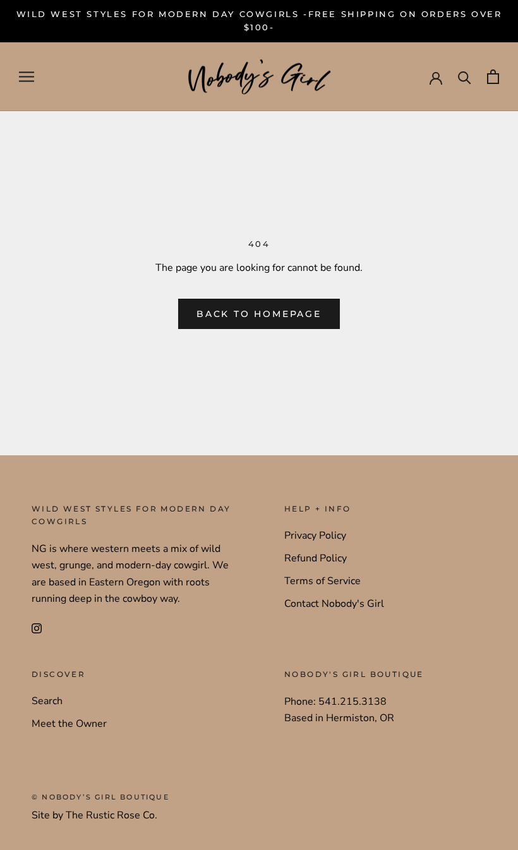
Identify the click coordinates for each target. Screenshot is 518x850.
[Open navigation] (26, 77)
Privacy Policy (315, 535)
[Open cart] (493, 76)
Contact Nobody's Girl (334, 604)
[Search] (464, 76)
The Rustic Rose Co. (111, 815)
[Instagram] (37, 628)
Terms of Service (322, 581)
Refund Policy (315, 558)
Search (47, 701)
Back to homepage (259, 314)
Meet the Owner (69, 724)
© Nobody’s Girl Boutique (100, 797)
